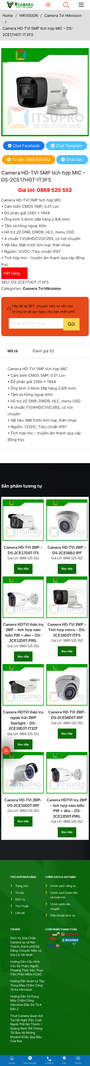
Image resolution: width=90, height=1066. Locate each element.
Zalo (64, 1062)
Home (7, 15)
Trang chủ (21, 886)
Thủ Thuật (21, 906)
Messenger (30, 1062)
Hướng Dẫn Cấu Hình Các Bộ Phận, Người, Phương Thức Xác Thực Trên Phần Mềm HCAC (26, 968)
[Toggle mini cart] (48, 5)
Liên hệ (19, 913)
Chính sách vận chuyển (60, 906)
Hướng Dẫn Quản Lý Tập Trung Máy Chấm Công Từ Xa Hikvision (27, 985)
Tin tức (19, 893)
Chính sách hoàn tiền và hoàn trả (64, 895)
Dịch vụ (20, 899)
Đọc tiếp (23, 568)
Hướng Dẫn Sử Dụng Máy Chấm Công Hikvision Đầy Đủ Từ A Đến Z (26, 1002)
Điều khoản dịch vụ (62, 915)
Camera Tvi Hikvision (63, 15)
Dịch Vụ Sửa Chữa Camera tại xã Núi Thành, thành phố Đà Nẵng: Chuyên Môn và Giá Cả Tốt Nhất (26, 946)
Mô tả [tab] (13, 351)
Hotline (49, 1062)
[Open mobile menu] (81, 5)
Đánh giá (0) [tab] (43, 351)
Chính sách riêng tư (63, 886)
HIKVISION (28, 15)
